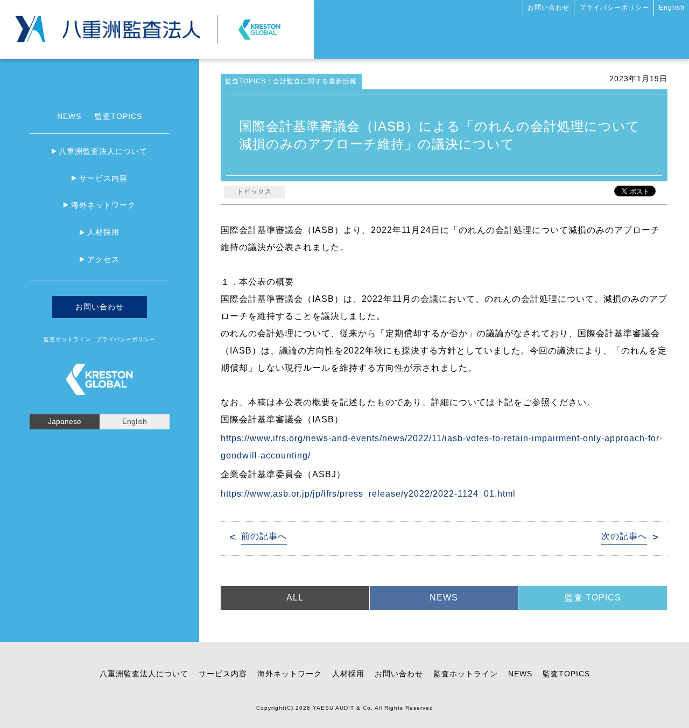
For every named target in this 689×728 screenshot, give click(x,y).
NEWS (69, 116)
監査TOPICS (118, 116)
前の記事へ (264, 536)
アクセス (103, 259)
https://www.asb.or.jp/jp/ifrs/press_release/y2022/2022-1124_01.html (368, 493)
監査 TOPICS (593, 597)
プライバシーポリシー (614, 7)
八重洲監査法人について (103, 151)
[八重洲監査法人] (131, 24)
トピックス (254, 191)
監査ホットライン (67, 339)
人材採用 (103, 232)
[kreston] (259, 25)
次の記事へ (624, 536)
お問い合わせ (549, 7)
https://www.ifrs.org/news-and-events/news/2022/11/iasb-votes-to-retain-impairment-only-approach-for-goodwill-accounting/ (442, 447)
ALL (295, 597)
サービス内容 (103, 178)
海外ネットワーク (103, 205)
